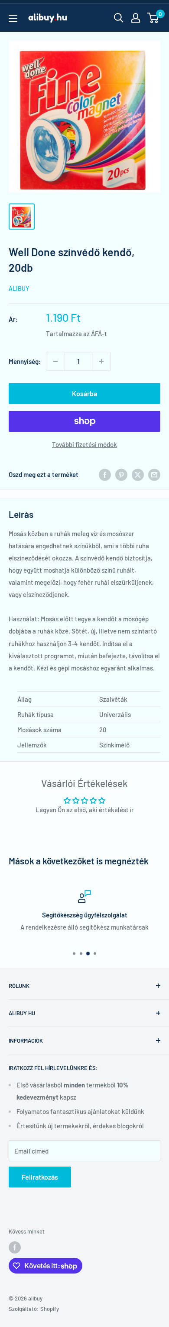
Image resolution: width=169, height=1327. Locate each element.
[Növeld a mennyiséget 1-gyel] (101, 361)
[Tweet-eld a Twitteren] (138, 474)
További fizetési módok (84, 444)
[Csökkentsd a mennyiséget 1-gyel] (55, 361)
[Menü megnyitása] (13, 18)
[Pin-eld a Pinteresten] (121, 474)
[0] (153, 18)
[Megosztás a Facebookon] (105, 474)
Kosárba (84, 393)
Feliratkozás (40, 1177)
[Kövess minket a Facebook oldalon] (15, 1247)
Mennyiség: (25, 361)
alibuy (19, 288)
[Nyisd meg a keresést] (119, 18)
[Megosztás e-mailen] (154, 474)
